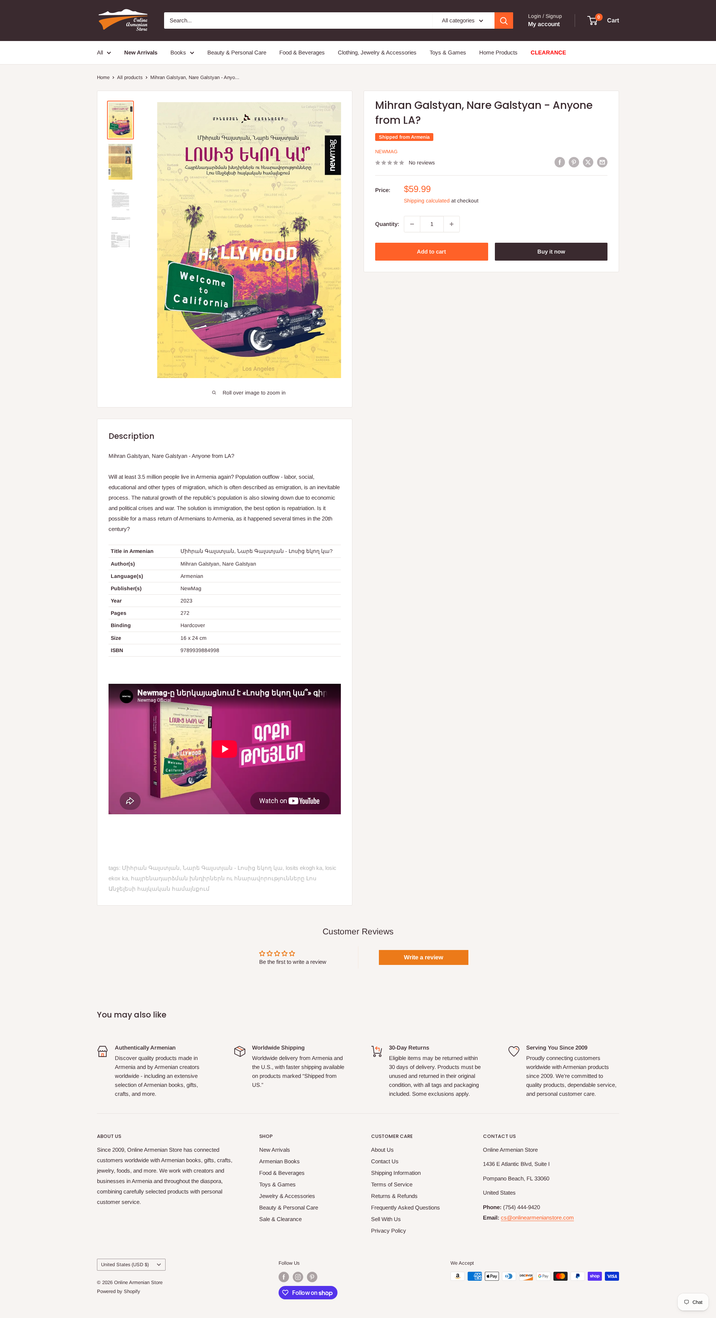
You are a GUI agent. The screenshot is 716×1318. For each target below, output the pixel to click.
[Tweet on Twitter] (588, 162)
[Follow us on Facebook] (284, 1277)
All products (130, 77)
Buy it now (551, 251)
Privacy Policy (388, 1230)
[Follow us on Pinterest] (312, 1277)
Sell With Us (386, 1219)
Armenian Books (279, 1161)
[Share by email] (602, 162)
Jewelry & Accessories (287, 1196)
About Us (382, 1149)
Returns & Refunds (394, 1196)
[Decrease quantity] (412, 224)
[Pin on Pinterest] (574, 162)
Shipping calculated (427, 201)
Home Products (498, 52)
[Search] (503, 20)
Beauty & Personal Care (236, 52)
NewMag (386, 151)
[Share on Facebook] (560, 162)
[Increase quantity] (451, 224)
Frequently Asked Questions (405, 1207)
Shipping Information (396, 1173)
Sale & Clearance (280, 1219)
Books (178, 52)
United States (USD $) (125, 1264)
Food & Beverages (302, 52)
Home (103, 77)
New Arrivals (274, 1149)
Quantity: (387, 224)
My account (544, 24)
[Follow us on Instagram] (298, 1277)
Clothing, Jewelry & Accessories (377, 52)
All (100, 52)
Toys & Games (448, 52)
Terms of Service (391, 1184)
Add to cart (431, 251)
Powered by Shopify (118, 1291)
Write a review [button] (423, 957)
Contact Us (385, 1161)
